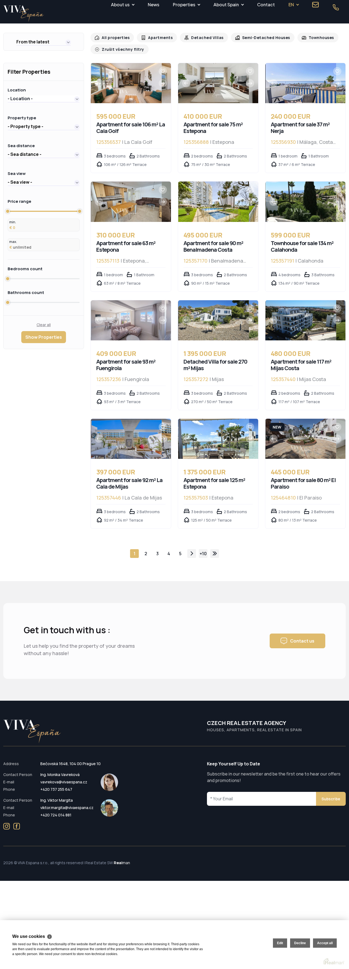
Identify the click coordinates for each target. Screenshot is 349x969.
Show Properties (43, 337)
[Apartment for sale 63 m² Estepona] (126, 202)
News (153, 4)
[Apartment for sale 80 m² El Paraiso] (301, 439)
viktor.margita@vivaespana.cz (67, 807)
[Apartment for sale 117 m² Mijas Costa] (301, 320)
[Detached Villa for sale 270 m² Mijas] (213, 320)
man (122, 862)
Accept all (325, 943)
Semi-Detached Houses (259, 37)
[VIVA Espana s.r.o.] (23, 13)
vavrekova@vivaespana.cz (63, 781)
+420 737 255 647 (56, 789)
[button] (43, 42)
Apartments (157, 37)
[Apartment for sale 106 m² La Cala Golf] (126, 83)
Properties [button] (184, 4)
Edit (280, 943)
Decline (300, 943)
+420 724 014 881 (55, 815)
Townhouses (312, 37)
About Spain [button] (226, 4)
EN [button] (291, 4)
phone (335, 7)
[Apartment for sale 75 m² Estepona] (213, 83)
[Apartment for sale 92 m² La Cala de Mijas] (126, 439)
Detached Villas (203, 37)
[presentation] (99, 83)
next (191, 553)
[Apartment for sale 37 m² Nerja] (301, 83)
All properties (115, 37)
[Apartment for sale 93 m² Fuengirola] (126, 320)
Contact (266, 4)
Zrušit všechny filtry (121, 49)
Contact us (302, 641)
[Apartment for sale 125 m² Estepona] (213, 439)
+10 (203, 554)
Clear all (44, 324)
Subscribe (330, 798)
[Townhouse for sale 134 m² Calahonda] (301, 202)
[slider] (7, 211)
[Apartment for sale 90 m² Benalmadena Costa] (213, 202)
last (214, 553)
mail (315, 5)
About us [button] (120, 4)
